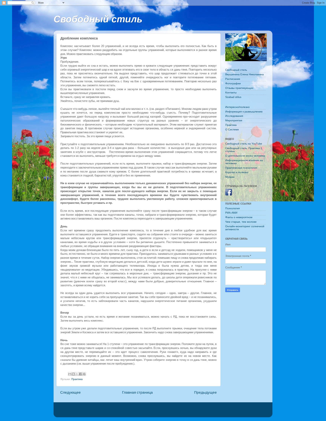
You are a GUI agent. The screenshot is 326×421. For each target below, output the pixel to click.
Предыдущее (205, 392)
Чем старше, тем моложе (241, 221)
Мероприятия (233, 120)
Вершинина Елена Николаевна (244, 74)
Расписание (232, 79)
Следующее (70, 392)
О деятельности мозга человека (245, 155)
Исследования (234, 116)
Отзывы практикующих (239, 88)
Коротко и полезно (236, 172)
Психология (232, 208)
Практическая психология (241, 167)
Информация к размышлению (244, 111)
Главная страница (137, 392)
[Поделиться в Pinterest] (84, 374)
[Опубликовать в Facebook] (80, 374)
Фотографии (233, 83)
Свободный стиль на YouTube (243, 143)
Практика (77, 379)
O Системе (232, 129)
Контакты (231, 92)
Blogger (213, 411)
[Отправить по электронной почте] (70, 374)
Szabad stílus (233, 97)
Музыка (230, 176)
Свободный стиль (98, 19)
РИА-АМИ (231, 212)
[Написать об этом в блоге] (73, 374)
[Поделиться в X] (77, 374)
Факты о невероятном (238, 217)
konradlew (186, 411)
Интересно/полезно (237, 107)
